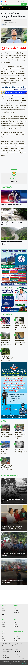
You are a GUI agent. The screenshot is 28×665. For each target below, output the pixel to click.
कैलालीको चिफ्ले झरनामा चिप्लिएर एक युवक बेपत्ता (6, 452)
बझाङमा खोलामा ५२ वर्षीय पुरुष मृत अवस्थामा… (11, 223)
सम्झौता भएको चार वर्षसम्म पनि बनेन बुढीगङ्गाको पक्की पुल (6, 343)
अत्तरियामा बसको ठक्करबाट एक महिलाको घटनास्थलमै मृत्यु (7, 434)
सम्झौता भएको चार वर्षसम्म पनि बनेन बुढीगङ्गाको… (11, 243)
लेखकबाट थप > (14, 181)
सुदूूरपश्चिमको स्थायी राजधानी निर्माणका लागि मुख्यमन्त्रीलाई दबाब (7, 358)
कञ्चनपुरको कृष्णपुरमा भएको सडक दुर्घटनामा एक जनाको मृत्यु (13, 500)
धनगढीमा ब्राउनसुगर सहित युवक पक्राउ (12, 204)
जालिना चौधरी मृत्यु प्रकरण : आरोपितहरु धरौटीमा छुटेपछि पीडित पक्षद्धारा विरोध (12, 527)
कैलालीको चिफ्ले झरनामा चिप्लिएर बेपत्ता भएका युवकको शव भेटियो (20, 435)
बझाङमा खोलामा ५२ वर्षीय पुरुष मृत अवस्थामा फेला (21, 327)
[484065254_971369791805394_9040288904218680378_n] (14, 267)
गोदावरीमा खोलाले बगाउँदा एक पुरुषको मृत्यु (21, 451)
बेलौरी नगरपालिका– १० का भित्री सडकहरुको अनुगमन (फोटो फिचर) (6, 467)
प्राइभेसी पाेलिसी (17, 638)
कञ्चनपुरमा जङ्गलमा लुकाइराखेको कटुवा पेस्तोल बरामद (20, 343)
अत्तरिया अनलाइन (7, 21)
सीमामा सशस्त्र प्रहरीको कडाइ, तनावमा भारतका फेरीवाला (13, 554)
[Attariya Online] (6, 8)
